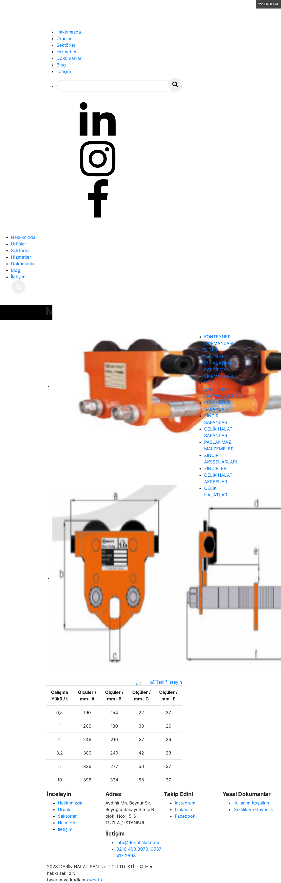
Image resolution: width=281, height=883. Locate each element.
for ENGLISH (268, 4)
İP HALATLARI (219, 363)
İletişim (18, 277)
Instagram (185, 803)
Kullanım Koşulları (251, 803)
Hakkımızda (23, 237)
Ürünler (18, 244)
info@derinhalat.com (137, 842)
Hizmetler (21, 257)
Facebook (185, 816)
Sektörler (20, 250)
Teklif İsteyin (168, 682)
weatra (96, 879)
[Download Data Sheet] (139, 682)
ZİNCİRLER (215, 468)
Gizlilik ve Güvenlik (253, 809)
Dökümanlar (23, 263)
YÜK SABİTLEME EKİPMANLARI (218, 389)
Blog (15, 270)
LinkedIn (183, 809)
